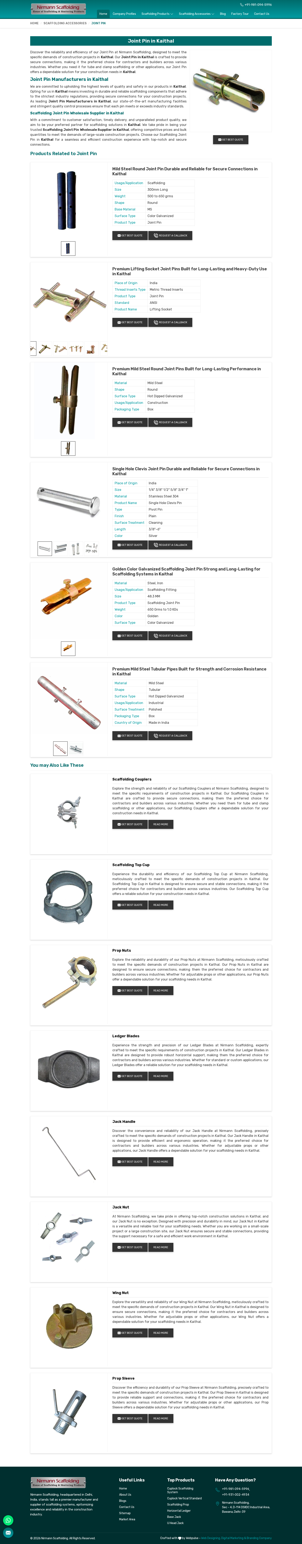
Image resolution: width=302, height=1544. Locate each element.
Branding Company (259, 1538)
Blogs (122, 1501)
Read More (160, 824)
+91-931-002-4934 (235, 1494)
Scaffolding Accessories (195, 14)
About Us (125, 1494)
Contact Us (261, 14)
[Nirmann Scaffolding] (58, 8)
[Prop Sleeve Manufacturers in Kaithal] (68, 1411)
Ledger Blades (125, 1036)
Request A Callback (172, 235)
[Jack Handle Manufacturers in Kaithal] (68, 1154)
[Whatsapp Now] (8, 1520)
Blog (223, 14)
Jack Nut (120, 1207)
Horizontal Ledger (179, 1511)
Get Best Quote (132, 235)
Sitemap (125, 1513)
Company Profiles (124, 14)
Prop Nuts (121, 950)
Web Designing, (211, 1538)
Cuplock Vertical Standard (184, 1498)
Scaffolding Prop (178, 1504)
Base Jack (174, 1517)
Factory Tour (240, 14)
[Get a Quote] (8, 1533)
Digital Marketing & (233, 1538)
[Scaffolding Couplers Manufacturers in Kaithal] (68, 812)
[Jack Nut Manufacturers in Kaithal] (68, 1240)
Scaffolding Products (155, 14)
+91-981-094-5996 (258, 5)
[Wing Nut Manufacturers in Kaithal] (68, 1325)
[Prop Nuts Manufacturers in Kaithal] (68, 983)
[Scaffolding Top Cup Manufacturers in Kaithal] (68, 898)
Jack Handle (123, 1121)
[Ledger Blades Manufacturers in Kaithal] (68, 1069)
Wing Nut (120, 1293)
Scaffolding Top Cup (131, 865)
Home (103, 14)
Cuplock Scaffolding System (180, 1490)
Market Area (127, 1519)
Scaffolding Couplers (132, 779)
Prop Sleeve (123, 1378)
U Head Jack (175, 1523)
